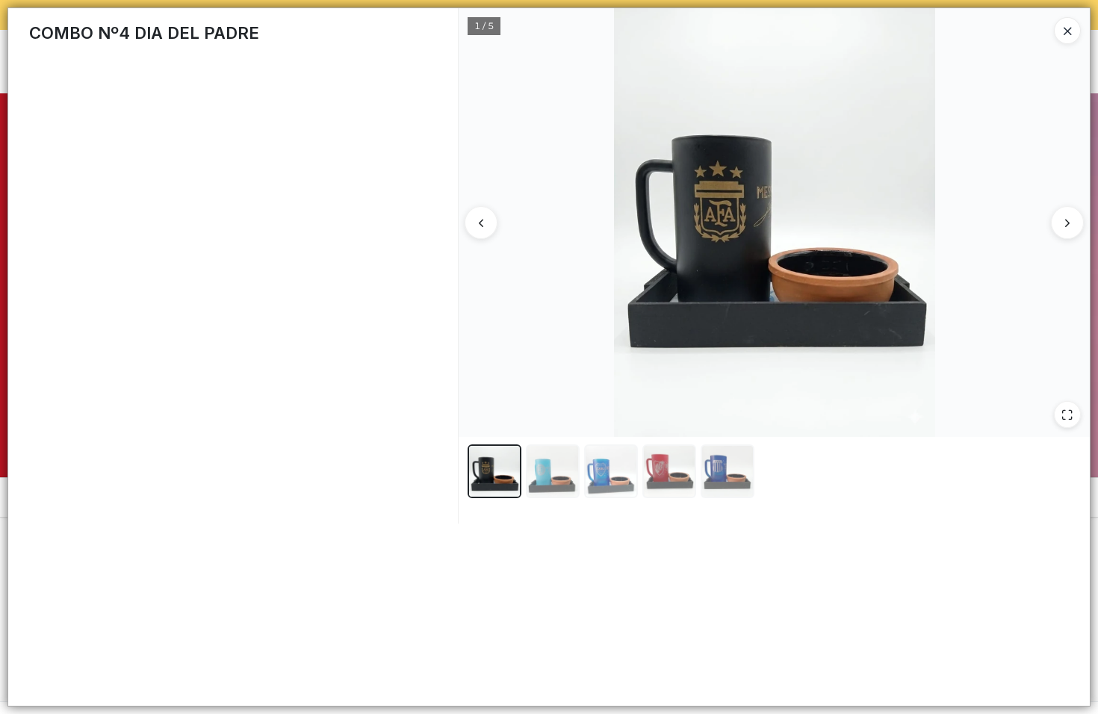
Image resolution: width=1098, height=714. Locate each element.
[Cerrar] (1067, 30)
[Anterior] (481, 222)
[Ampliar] (1067, 414)
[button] (494, 471)
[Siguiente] (1067, 222)
